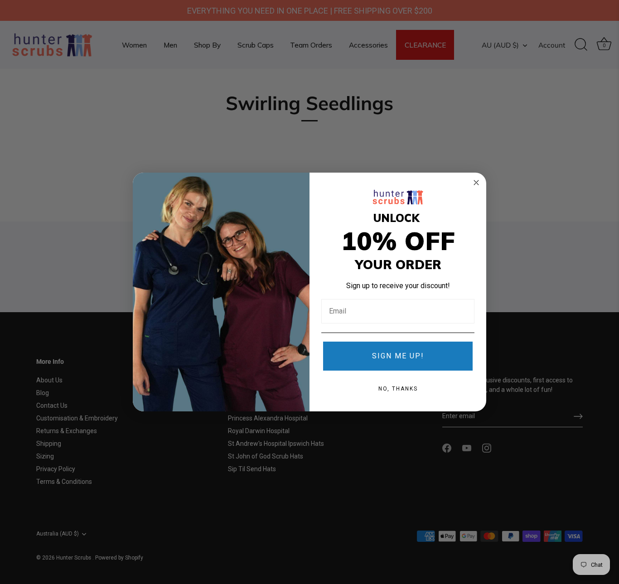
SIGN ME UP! (398, 356)
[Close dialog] (476, 182)
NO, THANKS (398, 389)
